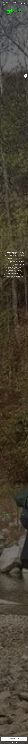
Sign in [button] (13, 742)
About (7, 2)
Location (14, 2)
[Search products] (26, 76)
